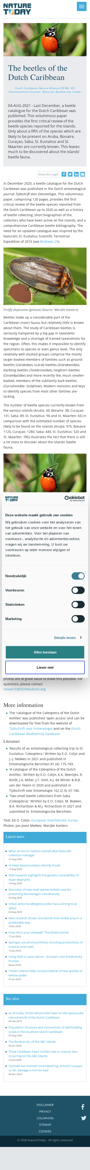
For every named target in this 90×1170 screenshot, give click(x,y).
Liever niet (45, 667)
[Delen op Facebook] (64, 174)
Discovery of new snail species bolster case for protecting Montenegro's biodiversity (40, 891)
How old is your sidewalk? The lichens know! (39, 932)
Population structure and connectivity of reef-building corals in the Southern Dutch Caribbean (45, 1029)
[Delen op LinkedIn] (76, 174)
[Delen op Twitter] (70, 174)
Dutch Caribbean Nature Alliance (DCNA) (42, 88)
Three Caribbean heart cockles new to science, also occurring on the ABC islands (43, 1053)
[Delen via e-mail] (82, 174)
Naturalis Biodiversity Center (61, 92)
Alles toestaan (45, 652)
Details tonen (65, 637)
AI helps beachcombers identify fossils (34, 865)
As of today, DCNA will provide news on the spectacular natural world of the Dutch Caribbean (46, 1015)
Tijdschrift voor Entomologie (31, 728)
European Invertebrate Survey (54, 820)
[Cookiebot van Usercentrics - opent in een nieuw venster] (65, 499)
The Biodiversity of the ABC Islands (32, 1042)
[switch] (78, 590)
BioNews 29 (49, 241)
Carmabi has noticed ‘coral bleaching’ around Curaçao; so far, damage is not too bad (45, 1068)
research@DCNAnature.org (24, 689)
